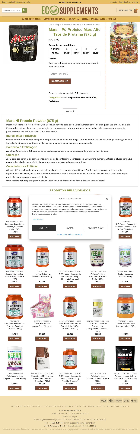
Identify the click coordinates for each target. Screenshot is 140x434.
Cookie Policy (62, 234)
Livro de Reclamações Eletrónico (55, 426)
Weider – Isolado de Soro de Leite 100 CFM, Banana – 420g (125, 378)
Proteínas (77, 24)
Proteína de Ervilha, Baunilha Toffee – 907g (42, 275)
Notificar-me (59, 81)
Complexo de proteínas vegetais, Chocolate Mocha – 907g (14, 226)
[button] (107, 198)
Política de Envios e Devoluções (26, 406)
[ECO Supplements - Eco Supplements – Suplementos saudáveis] (70, 10)
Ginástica (74, 19)
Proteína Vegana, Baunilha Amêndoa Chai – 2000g (98, 378)
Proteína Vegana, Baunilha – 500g (125, 275)
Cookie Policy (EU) (97, 406)
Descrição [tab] (70, 111)
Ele (50, 24)
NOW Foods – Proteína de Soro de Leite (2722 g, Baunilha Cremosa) (70, 378)
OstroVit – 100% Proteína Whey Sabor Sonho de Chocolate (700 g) (42, 378)
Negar (70, 227)
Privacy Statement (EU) (118, 406)
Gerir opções (96, 227)
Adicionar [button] (14, 236)
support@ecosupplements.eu (82, 422)
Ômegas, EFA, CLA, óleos (93, 19)
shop (57, 24)
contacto (113, 2)
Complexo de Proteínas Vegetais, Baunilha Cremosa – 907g (14, 326)
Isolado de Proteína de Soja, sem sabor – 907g (125, 324)
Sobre (78, 406)
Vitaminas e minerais (54, 19)
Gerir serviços (38, 219)
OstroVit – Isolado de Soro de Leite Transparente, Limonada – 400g (98, 327)
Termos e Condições (53, 406)
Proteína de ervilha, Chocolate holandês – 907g (14, 276)
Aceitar (44, 227)
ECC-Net (93, 426)
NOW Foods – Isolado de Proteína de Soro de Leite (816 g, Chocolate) (125, 226)
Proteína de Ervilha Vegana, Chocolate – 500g (14, 377)
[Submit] (24, 10)
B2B (85, 406)
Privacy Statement (75, 234)
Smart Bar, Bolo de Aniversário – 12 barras (42, 324)
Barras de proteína (92, 24)
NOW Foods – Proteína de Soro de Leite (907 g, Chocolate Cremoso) (70, 276)
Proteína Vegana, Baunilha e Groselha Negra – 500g (97, 276)
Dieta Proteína (88, 97)
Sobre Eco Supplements (128, 2)
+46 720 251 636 (55, 422)
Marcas (112, 19)
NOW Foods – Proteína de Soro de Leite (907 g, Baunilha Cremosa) (70, 326)
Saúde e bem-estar (31, 19)
